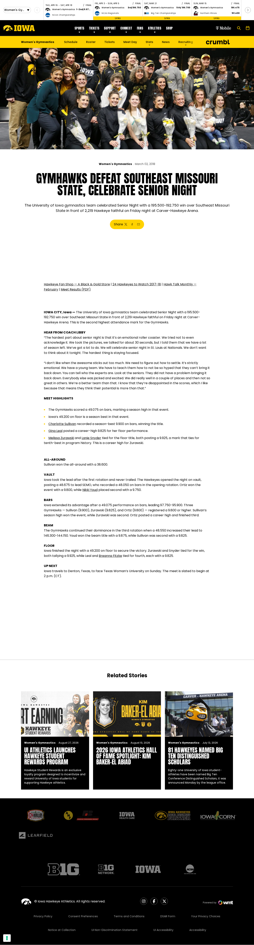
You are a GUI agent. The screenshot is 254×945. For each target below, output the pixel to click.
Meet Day (130, 42)
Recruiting (185, 42)
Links (118, 18)
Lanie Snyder (91, 438)
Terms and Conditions (129, 916)
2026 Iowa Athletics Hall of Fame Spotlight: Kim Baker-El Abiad (126, 756)
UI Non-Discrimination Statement (114, 930)
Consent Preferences (83, 916)
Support (110, 28)
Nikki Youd (90, 490)
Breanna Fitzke (110, 555)
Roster (91, 42)
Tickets (94, 28)
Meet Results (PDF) (76, 289)
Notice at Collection (62, 930)
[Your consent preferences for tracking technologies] (7, 938)
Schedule (70, 42)
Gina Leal (55, 431)
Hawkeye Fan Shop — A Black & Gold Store (77, 284)
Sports (79, 28)
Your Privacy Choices (205, 916)
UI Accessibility (163, 930)
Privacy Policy (43, 916)
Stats (149, 42)
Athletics (154, 28)
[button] (248, 10)
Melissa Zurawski (61, 438)
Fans (140, 28)
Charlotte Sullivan (62, 424)
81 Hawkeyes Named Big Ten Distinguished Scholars (195, 756)
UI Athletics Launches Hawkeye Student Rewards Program (50, 756)
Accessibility (197, 930)
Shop (169, 28)
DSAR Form (167, 916)
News (166, 42)
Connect (126, 28)
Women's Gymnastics (115, 164)
